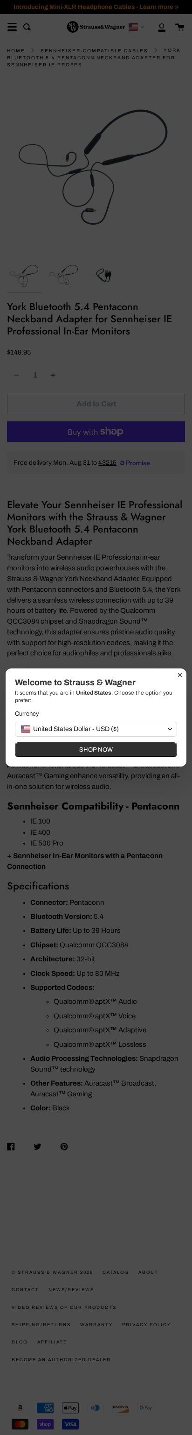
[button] (96, 729)
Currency (27, 713)
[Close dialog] (180, 675)
